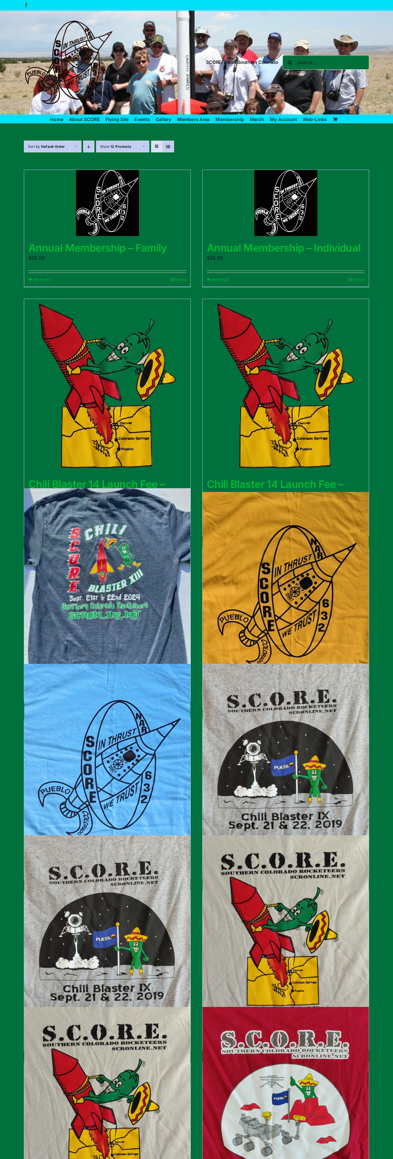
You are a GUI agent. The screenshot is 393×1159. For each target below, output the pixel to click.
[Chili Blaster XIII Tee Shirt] (107, 599)
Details (180, 279)
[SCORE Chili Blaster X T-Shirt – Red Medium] (286, 1111)
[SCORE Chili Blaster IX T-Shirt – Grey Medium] (286, 767)
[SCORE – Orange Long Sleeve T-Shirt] (286, 596)
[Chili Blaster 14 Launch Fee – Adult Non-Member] (286, 385)
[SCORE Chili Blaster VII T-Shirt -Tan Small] (107, 1111)
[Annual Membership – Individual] (286, 203)
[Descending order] (88, 146)
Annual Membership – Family (97, 248)
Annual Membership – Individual (283, 248)
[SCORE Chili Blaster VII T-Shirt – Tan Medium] (286, 939)
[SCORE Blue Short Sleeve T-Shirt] (107, 767)
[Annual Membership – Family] (107, 203)
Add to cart (42, 279)
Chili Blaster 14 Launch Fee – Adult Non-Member (275, 490)
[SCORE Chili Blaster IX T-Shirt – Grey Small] (107, 939)
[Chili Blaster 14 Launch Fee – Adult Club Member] (107, 385)
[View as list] (168, 146)
